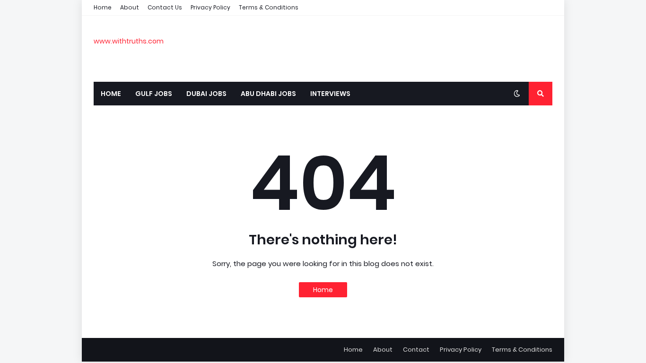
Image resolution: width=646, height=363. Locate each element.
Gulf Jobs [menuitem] (153, 93)
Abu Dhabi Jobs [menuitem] (268, 93)
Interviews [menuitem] (330, 93)
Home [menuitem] (111, 93)
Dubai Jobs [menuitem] (206, 93)
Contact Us (165, 7)
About (129, 7)
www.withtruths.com (129, 41)
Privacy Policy (210, 7)
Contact (416, 349)
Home (103, 7)
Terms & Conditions (268, 7)
